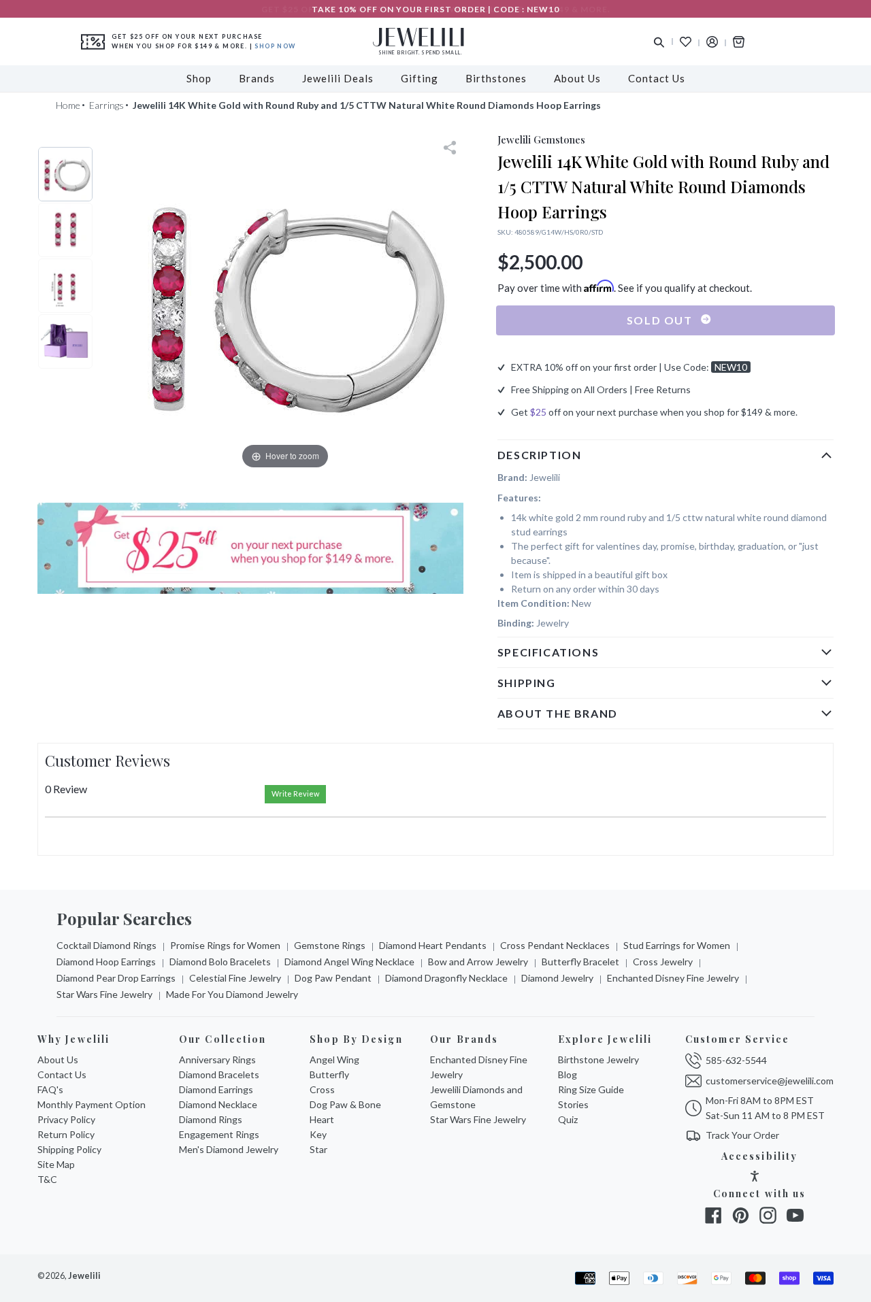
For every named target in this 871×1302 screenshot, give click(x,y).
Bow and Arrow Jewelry (478, 961)
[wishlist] (685, 41)
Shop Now (274, 46)
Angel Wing (334, 1059)
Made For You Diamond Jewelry (232, 994)
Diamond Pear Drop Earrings (116, 978)
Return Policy (66, 1134)
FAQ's (50, 1089)
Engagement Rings (219, 1134)
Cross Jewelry (663, 961)
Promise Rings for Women (225, 945)
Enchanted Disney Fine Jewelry (673, 978)
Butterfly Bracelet (580, 961)
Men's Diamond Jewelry (228, 1149)
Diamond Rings (210, 1119)
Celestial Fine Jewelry (235, 978)
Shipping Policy (69, 1149)
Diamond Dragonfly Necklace (446, 978)
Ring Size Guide (591, 1089)
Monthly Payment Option (91, 1104)
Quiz (568, 1119)
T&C (47, 1179)
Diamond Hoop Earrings (106, 961)
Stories (573, 1104)
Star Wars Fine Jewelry (104, 994)
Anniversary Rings (217, 1059)
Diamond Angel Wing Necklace (349, 961)
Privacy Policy (66, 1119)
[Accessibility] (754, 1178)
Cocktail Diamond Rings (106, 945)
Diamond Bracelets (219, 1074)
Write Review (295, 793)
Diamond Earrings (216, 1089)
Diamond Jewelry (557, 978)
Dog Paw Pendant (333, 978)
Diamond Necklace (218, 1104)
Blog (567, 1074)
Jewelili (84, 1276)
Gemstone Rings (329, 945)
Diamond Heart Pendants (433, 945)
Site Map (56, 1164)
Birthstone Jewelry (598, 1059)
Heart (322, 1119)
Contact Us (61, 1074)
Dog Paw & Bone (345, 1104)
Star (318, 1149)
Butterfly (329, 1074)
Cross (322, 1089)
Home (68, 105)
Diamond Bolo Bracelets (220, 961)
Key (318, 1134)
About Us (57, 1059)
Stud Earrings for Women (676, 945)
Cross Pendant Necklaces (555, 945)
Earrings (106, 105)
